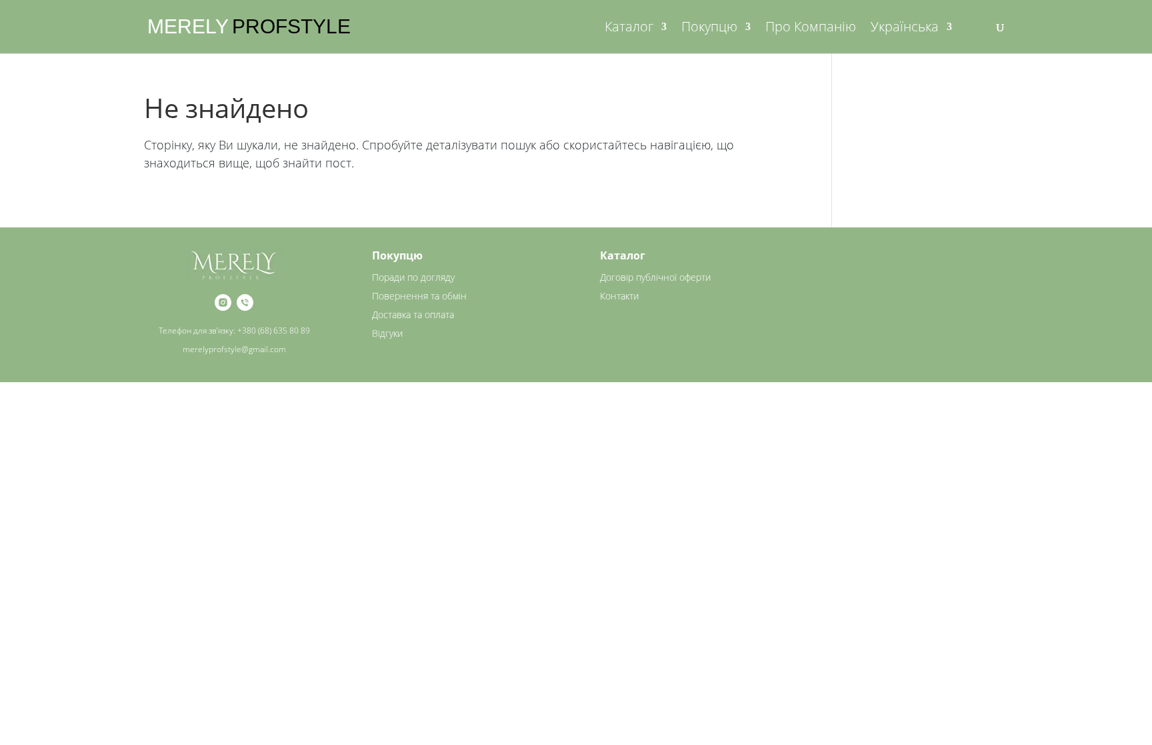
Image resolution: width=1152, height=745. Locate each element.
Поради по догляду (413, 277)
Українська (905, 28)
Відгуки (387, 333)
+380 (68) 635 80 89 (273, 330)
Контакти (619, 295)
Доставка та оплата (413, 314)
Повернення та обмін (419, 295)
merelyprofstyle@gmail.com (234, 349)
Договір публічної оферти (655, 277)
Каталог (629, 28)
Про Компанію (810, 28)
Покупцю (709, 28)
